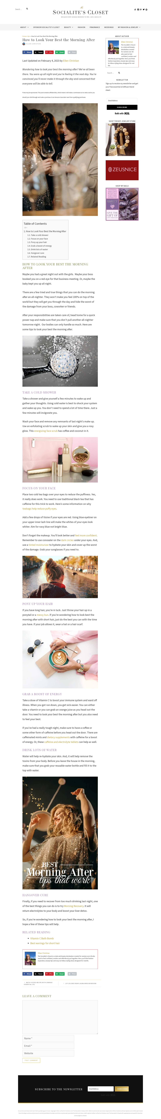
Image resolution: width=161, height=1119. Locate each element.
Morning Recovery (73, 906)
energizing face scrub (46, 431)
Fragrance (95, 27)
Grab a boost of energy (41, 245)
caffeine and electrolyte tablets (61, 742)
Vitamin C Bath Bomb (42, 938)
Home (24, 36)
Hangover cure (37, 253)
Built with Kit (122, 113)
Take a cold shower (39, 235)
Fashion (81, 27)
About (23, 27)
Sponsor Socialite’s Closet (46, 27)
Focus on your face (39, 238)
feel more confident (86, 535)
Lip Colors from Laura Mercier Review (80, 983)
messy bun (42, 614)
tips (29, 36)
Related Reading (38, 256)
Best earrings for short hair (45, 943)
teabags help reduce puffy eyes (39, 508)
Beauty (67, 27)
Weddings (109, 27)
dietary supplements (58, 737)
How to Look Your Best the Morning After (46, 231)
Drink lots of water (39, 249)
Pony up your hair (39, 242)
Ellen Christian (71, 60)
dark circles (67, 540)
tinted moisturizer (39, 544)
